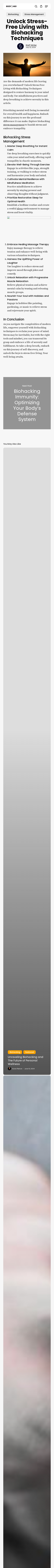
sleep (20, 208)
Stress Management (34, 14)
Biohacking (13, 14)
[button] (46, 6)
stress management (14, 124)
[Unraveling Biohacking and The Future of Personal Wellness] (27, 761)
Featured (29, 1052)
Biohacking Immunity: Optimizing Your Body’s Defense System (27, 403)
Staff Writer (31, 45)
